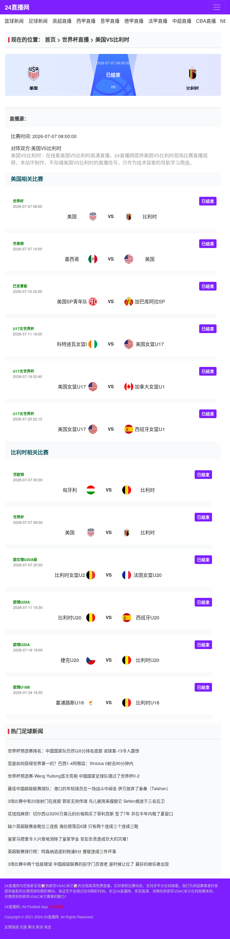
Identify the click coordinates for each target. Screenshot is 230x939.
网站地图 (56, 906)
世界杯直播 (75, 39)
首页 (50, 39)
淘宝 (47, 926)
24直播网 (17, 7)
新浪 (39, 926)
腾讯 (31, 926)
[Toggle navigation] (216, 7)
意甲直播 (109, 20)
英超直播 (62, 20)
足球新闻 (38, 20)
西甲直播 (86, 20)
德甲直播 (133, 20)
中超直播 (181, 20)
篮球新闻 (14, 20)
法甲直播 (157, 20)
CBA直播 (206, 20)
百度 (23, 926)
